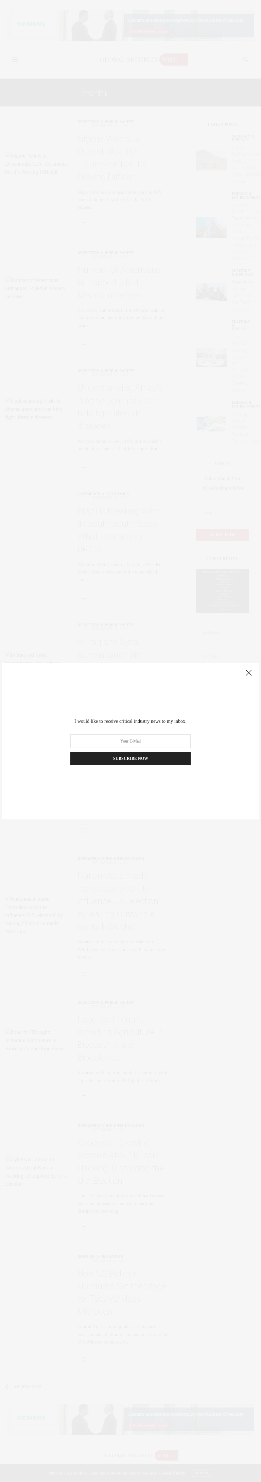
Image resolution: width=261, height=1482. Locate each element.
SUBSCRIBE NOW (130, 758)
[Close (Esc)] (249, 673)
